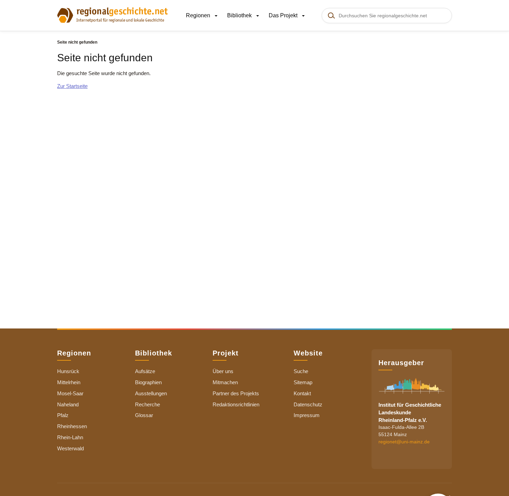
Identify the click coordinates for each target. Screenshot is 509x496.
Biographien (148, 382)
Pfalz (63, 415)
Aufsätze (145, 371)
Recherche (147, 404)
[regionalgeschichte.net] (112, 14)
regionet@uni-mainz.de (404, 442)
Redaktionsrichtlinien (236, 404)
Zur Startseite (72, 86)
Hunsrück (68, 371)
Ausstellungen (151, 393)
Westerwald (70, 448)
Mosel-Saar (70, 393)
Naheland (68, 404)
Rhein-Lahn (70, 437)
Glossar (144, 415)
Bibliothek (240, 15)
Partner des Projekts (236, 393)
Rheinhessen (72, 426)
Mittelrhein (68, 382)
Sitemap (303, 382)
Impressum (307, 415)
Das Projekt (284, 15)
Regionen (199, 15)
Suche (301, 371)
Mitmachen (225, 382)
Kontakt (302, 393)
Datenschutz (308, 404)
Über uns (223, 371)
